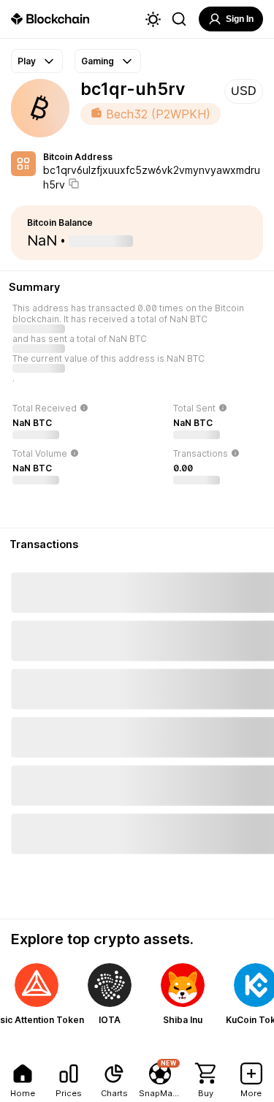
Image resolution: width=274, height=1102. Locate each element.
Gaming (97, 61)
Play (27, 61)
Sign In (240, 19)
